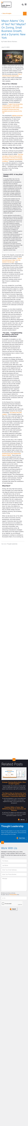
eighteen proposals (17, 115)
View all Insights (7, 13)
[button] (22, 4)
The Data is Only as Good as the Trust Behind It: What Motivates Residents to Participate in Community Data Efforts (14, 794)
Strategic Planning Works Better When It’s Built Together (14, 783)
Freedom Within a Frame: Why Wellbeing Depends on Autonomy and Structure (14, 808)
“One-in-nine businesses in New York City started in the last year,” (12, 260)
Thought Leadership (12, 544)
